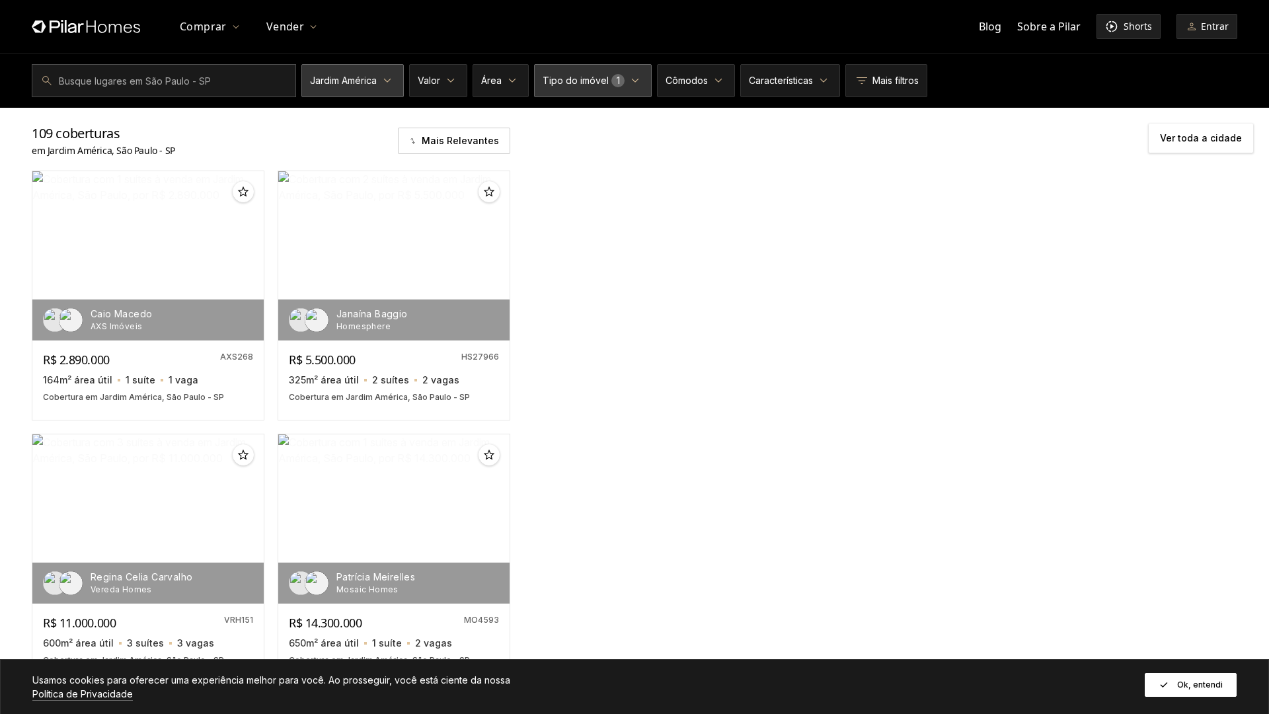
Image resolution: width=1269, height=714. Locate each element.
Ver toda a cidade (1201, 137)
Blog (990, 26)
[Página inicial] (86, 26)
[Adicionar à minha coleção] (243, 191)
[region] (148, 255)
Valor (429, 80)
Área (491, 80)
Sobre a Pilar (1049, 26)
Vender (285, 26)
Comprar (203, 26)
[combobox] (166, 81)
